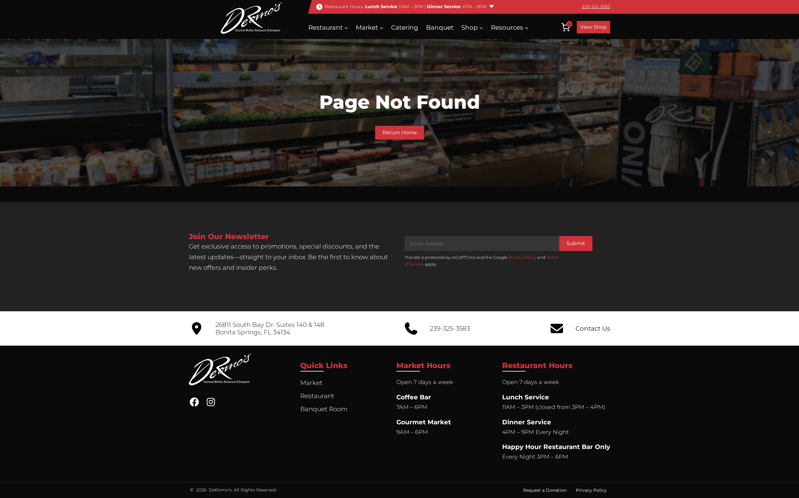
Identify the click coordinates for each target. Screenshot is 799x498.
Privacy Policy (522, 257)
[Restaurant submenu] (346, 27)
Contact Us (593, 328)
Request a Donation (544, 490)
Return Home (399, 133)
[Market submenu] (381, 27)
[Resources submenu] (526, 27)
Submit (575, 243)
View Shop (593, 27)
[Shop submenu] (481, 27)
